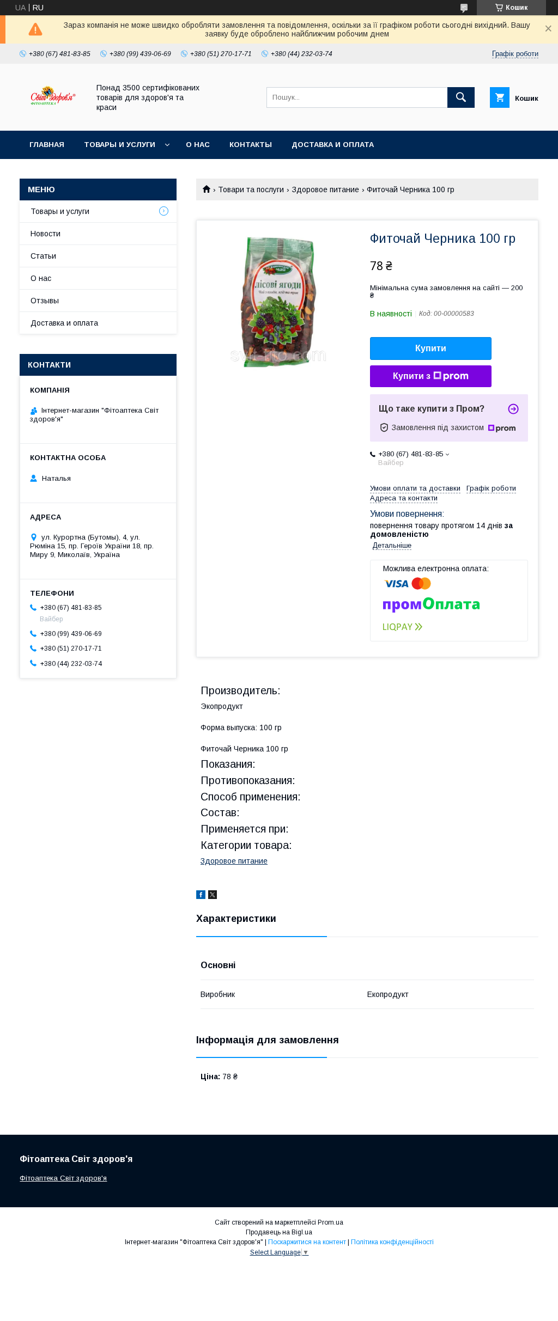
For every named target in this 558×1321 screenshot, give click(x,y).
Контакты (250, 144)
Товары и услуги (119, 144)
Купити (430, 348)
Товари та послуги (251, 189)
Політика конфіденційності (392, 1242)
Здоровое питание (325, 189)
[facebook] (200, 896)
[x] (212, 896)
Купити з (411, 376)
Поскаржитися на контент (307, 1242)
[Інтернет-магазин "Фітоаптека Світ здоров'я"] (51, 116)
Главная (46, 144)
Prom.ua (330, 1222)
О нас (198, 144)
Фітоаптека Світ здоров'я (63, 1178)
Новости (45, 233)
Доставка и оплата (333, 144)
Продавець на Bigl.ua (279, 1232)
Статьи (43, 256)
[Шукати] (461, 97)
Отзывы (45, 300)
